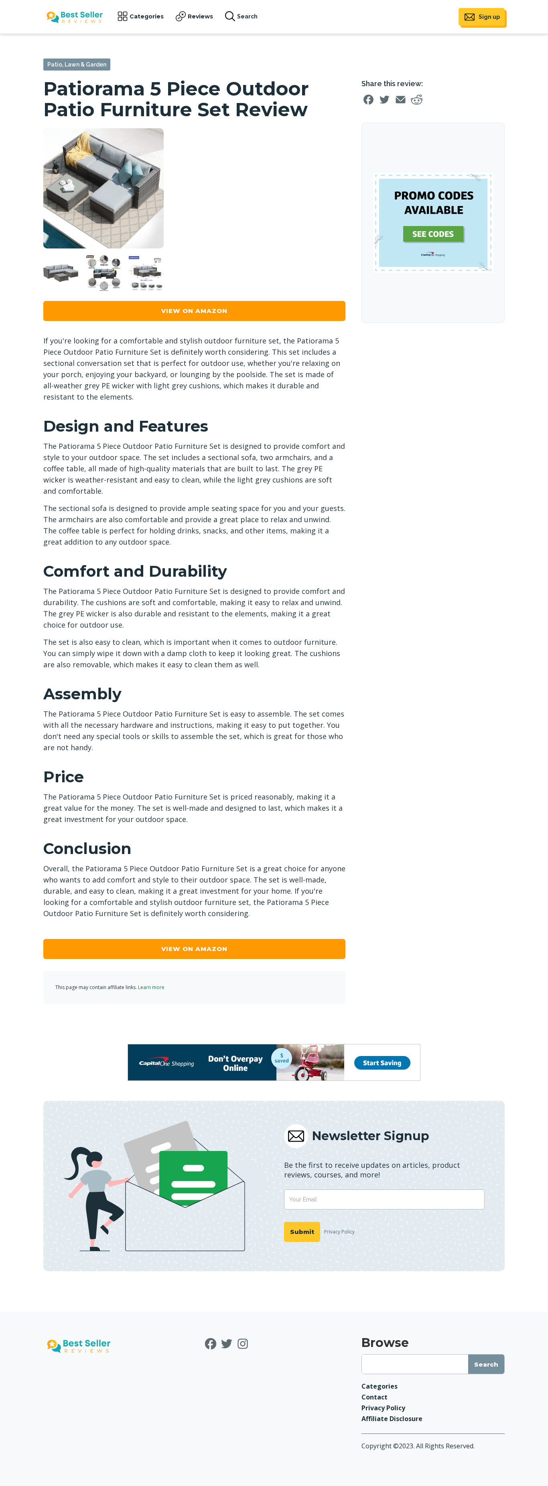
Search (247, 16)
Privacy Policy (339, 1231)
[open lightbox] (103, 188)
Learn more (151, 987)
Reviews (200, 16)
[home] (74, 17)
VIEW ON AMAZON (194, 311)
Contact (374, 1397)
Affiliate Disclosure (391, 1419)
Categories (147, 16)
